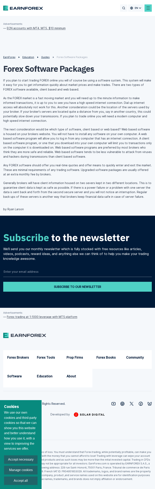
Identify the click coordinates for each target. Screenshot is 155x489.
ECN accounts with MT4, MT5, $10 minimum (36, 28)
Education (44, 376)
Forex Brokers (18, 357)
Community (135, 357)
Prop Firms (75, 357)
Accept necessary (21, 459)
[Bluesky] (150, 404)
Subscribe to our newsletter (77, 286)
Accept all (21, 480)
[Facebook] (141, 404)
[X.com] (131, 403)
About (71, 376)
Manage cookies (21, 470)
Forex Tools (46, 357)
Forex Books (106, 357)
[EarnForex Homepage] (23, 8)
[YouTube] (113, 403)
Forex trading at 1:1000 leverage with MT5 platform (42, 316)
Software (14, 376)
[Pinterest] (122, 404)
